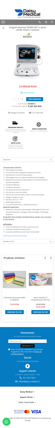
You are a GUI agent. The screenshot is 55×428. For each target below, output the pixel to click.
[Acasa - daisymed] (27, 13)
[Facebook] (27, 366)
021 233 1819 (28, 378)
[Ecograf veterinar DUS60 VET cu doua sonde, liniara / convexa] (27, 60)
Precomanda (34, 99)
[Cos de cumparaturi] (46, 22)
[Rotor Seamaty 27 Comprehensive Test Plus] (40, 279)
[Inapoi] (2, 28)
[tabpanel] (27, 60)
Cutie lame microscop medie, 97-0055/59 (14, 298)
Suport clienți (26, 397)
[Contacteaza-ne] (40, 22)
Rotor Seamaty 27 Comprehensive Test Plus (40, 298)
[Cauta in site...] (52, 22)
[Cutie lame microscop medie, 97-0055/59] (14, 279)
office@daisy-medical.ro (29, 381)
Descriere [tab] (6, 159)
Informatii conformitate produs (15, 236)
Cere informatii (37, 112)
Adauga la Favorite (17, 112)
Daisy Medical (26, 391)
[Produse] (3, 23)
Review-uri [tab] (8, 241)
